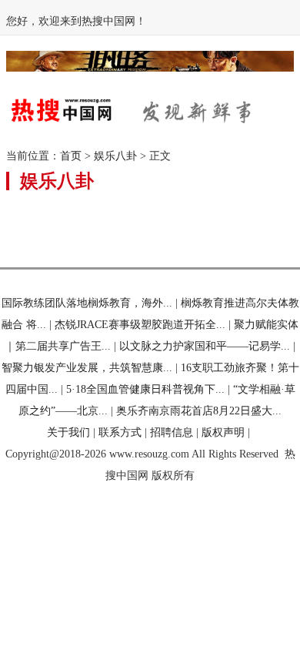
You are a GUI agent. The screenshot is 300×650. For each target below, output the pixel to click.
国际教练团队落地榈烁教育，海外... (87, 303)
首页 (71, 156)
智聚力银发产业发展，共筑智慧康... (87, 368)
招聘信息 (171, 432)
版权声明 (223, 432)
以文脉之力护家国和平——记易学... (204, 346)
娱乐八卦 (115, 156)
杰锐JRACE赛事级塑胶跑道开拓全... (140, 324)
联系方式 (120, 432)
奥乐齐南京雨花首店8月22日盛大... (199, 411)
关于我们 (68, 432)
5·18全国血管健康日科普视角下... (145, 389)
